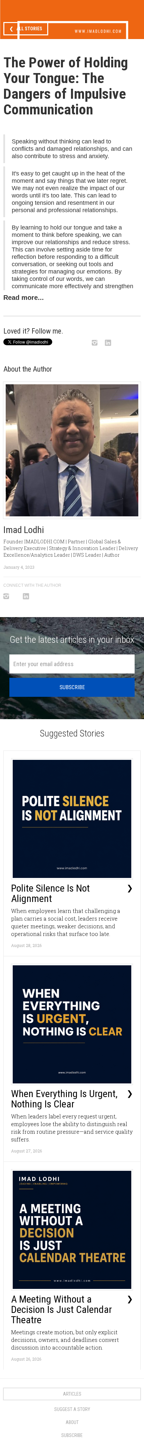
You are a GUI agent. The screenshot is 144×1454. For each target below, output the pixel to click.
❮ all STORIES (25, 28)
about (72, 1422)
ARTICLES (72, 1394)
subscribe (72, 1435)
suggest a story (72, 1409)
